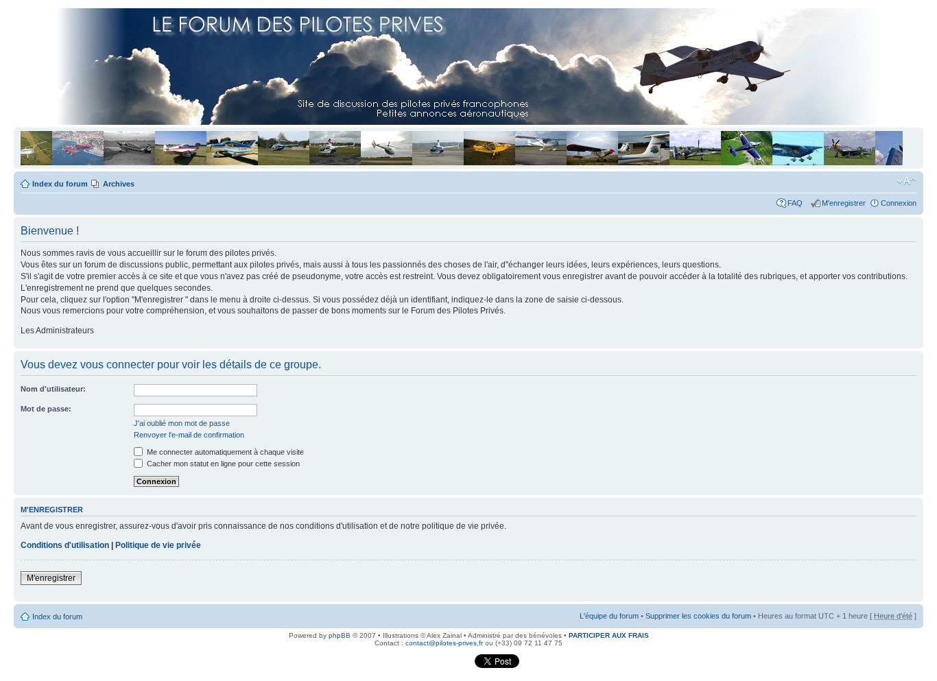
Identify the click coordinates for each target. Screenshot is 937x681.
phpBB (340, 635)
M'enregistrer (844, 203)
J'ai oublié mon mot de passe (182, 423)
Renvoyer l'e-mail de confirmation (189, 435)
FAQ (797, 203)
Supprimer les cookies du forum (698, 616)
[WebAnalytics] (446, 665)
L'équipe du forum (609, 616)
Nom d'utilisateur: (53, 389)
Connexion (898, 203)
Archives (118, 184)
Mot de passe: (46, 409)
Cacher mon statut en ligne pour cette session (222, 463)
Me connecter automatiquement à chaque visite (224, 452)
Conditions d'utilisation (65, 545)
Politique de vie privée (158, 545)
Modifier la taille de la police (906, 181)
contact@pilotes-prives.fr (444, 643)
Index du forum (60, 184)
